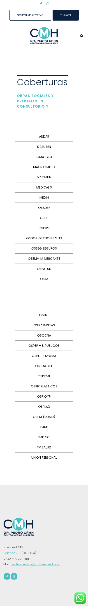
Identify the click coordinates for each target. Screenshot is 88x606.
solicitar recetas (30, 15)
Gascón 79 (12, 553)
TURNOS (65, 15)
